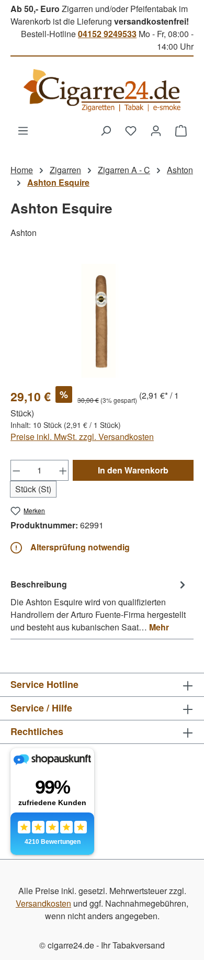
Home (21, 170)
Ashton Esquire (58, 182)
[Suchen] (105, 130)
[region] (102, 319)
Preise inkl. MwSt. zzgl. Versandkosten (82, 437)
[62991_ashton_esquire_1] (102, 319)
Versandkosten (43, 903)
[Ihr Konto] (155, 130)
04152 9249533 (107, 34)
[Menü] (23, 130)
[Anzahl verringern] (16, 470)
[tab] (99, 605)
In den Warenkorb (133, 470)
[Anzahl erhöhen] (63, 470)
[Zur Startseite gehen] (102, 90)
